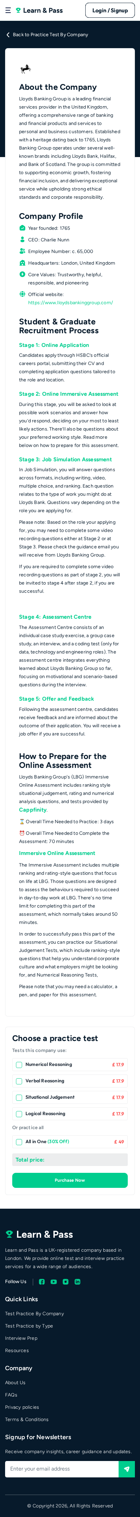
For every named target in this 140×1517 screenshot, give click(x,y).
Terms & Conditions (27, 1419)
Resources (17, 1350)
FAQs (11, 1395)
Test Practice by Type (29, 1326)
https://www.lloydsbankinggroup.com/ (70, 303)
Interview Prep (21, 1338)
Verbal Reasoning (44, 1081)
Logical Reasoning (45, 1113)
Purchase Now (70, 1180)
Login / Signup (110, 10)
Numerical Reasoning (48, 1064)
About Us (15, 1383)
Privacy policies (22, 1407)
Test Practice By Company (34, 1314)
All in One (47, 1141)
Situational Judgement (49, 1097)
